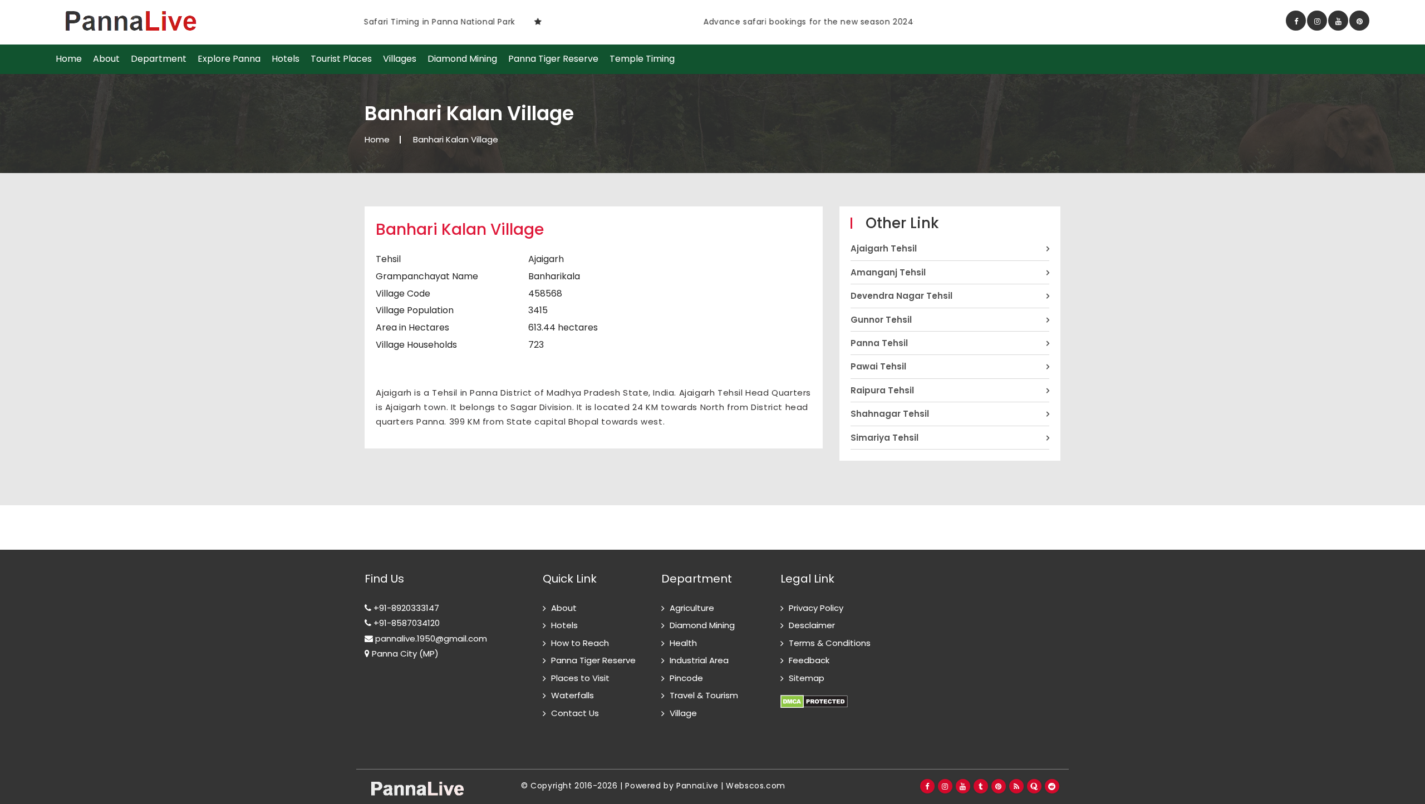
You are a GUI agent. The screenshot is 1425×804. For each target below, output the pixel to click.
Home (69, 59)
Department (158, 59)
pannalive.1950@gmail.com (430, 638)
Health (683, 643)
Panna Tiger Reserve (553, 59)
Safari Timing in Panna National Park (402, 21)
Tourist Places (341, 59)
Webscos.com (755, 785)
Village (683, 713)
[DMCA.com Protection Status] (814, 695)
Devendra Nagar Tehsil (901, 296)
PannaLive (697, 785)
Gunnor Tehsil (881, 319)
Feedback (809, 660)
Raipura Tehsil (882, 390)
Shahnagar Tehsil (890, 414)
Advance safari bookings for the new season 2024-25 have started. (807, 21)
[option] (495, 21)
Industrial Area (699, 660)
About (106, 59)
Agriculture (692, 608)
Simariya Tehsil (884, 437)
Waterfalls (572, 695)
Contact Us (575, 713)
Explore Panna (229, 59)
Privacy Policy (816, 608)
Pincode (686, 678)
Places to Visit (580, 678)
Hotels (285, 59)
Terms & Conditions (830, 643)
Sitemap (806, 678)
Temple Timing (642, 59)
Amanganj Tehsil (888, 272)
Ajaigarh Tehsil (884, 248)
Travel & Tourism (704, 695)
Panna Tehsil (879, 343)
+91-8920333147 (405, 608)
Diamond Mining (462, 59)
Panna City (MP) (404, 653)
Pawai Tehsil (878, 366)
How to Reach (580, 643)
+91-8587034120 (405, 623)
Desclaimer (812, 625)
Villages (399, 59)
